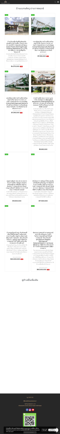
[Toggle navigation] (58, 2)
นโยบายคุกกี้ (10, 431)
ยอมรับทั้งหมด (52, 430)
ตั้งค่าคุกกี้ (45, 430)
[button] (54, 2)
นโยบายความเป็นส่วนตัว (35, 430)
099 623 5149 (30, 397)
